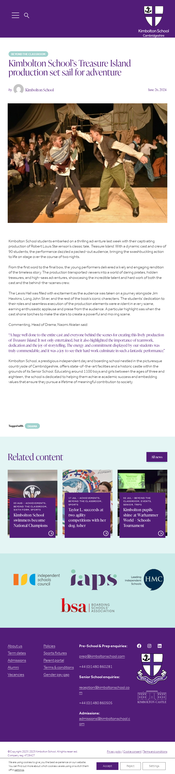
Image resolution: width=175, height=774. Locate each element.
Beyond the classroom (28, 54)
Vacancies (16, 674)
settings (19, 769)
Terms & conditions (59, 667)
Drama (32, 426)
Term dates (17, 653)
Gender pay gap (56, 674)
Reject (130, 766)
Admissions (17, 660)
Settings (154, 766)
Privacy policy (114, 751)
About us (15, 646)
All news (156, 457)
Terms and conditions (155, 751)
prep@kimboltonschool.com (102, 656)
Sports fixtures (55, 653)
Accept (107, 766)
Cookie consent (132, 751)
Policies (49, 646)
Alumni (13, 667)
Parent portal (54, 660)
